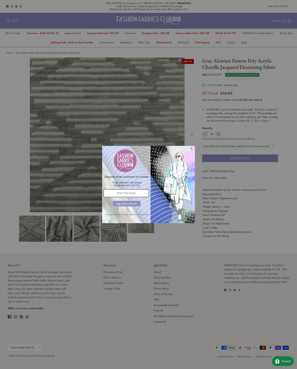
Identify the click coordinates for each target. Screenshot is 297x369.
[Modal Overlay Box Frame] (148, 184)
